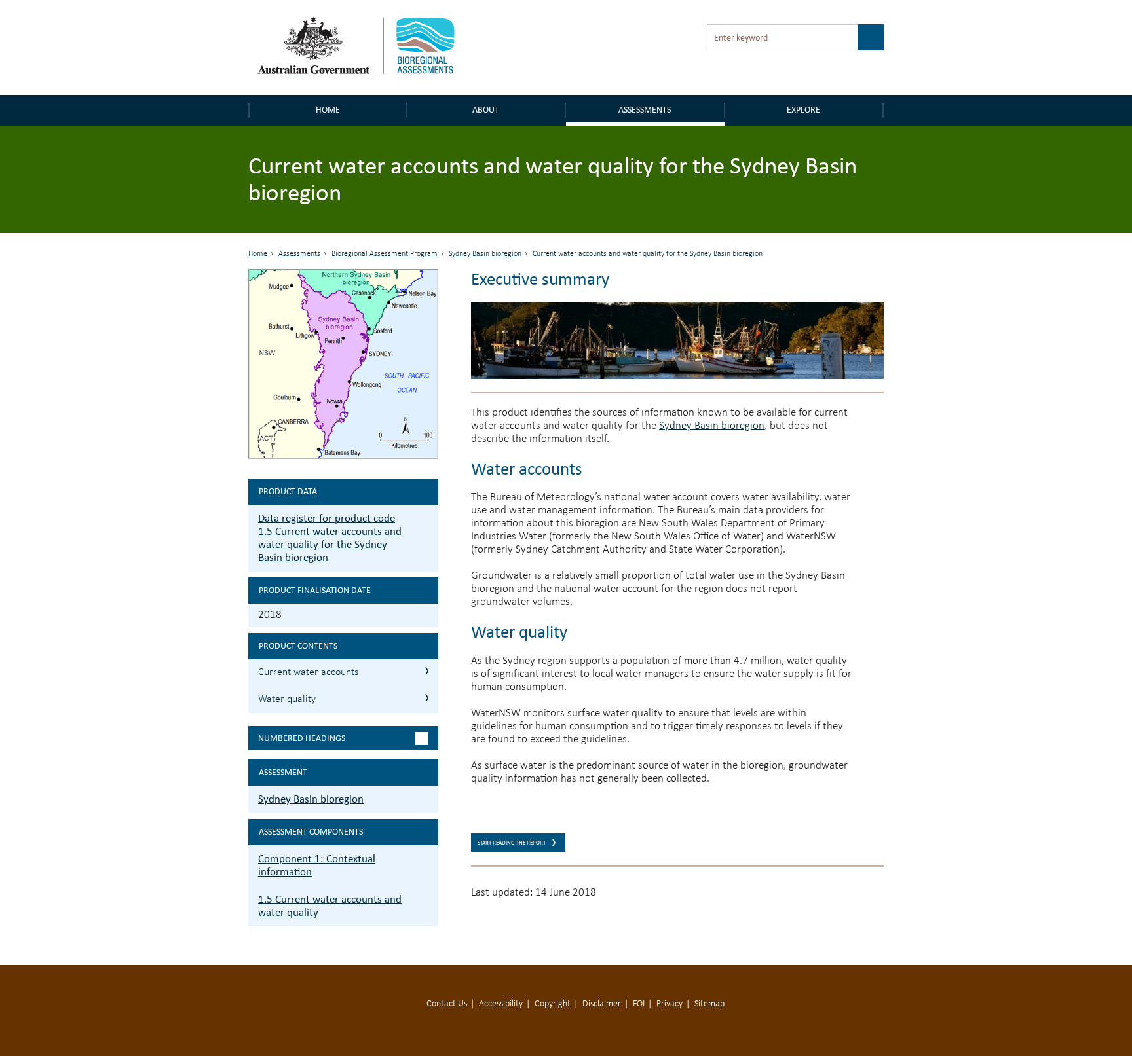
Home (328, 109)
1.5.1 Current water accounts (426, 670)
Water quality (287, 699)
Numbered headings (301, 738)
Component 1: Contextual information (316, 865)
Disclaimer (601, 1004)
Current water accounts (308, 672)
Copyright (553, 1004)
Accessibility (501, 1004)
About (485, 109)
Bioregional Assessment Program (384, 254)
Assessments (644, 109)
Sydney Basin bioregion (485, 254)
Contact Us (446, 1004)
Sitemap (709, 1004)
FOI (639, 1004)
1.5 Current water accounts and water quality (330, 905)
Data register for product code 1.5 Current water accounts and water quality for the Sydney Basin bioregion (330, 537)
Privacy (669, 1004)
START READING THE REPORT (512, 843)
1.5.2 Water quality (426, 697)
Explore (803, 109)
